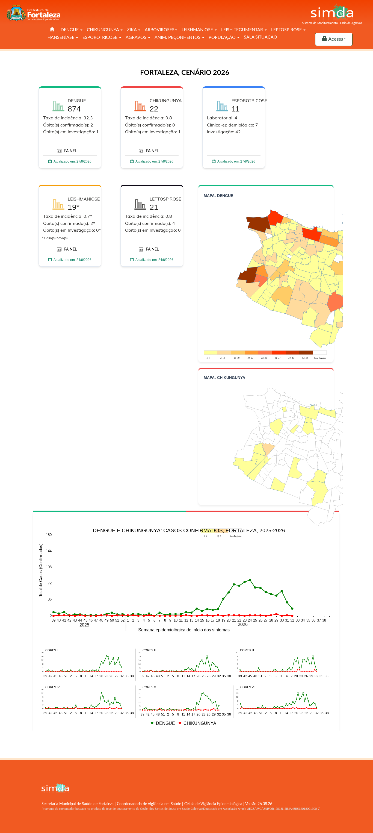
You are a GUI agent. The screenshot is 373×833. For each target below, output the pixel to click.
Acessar (336, 39)
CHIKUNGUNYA (103, 30)
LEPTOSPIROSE (287, 30)
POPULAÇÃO (223, 37)
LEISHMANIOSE (198, 30)
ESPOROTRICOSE (100, 37)
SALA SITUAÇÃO (260, 37)
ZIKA (132, 30)
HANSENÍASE (61, 37)
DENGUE (70, 30)
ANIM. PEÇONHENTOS (178, 37)
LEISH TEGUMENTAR (242, 30)
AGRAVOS (136, 37)
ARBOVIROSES (159, 30)
